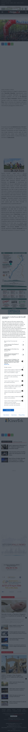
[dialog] (14, 366)
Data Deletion (6, 414)
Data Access (14, 414)
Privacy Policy (22, 414)
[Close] (25, 317)
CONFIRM (8, 410)
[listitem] (14, 341)
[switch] (23, 344)
